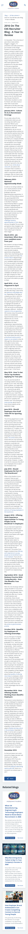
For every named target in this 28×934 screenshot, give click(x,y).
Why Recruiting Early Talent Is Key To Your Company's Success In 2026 (13, 861)
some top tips (8, 402)
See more (20, 838)
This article (11, 437)
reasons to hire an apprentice (13, 311)
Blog (6, 15)
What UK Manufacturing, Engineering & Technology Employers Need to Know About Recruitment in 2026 (14, 811)
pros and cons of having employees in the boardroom (13, 510)
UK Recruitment (14, 15)
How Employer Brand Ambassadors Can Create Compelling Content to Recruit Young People (13, 909)
